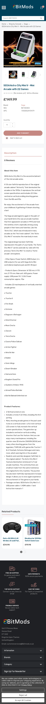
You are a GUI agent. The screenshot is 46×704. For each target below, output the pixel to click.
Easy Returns (33, 589)
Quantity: (7, 120)
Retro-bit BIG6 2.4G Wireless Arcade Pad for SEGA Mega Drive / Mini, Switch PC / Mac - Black (11, 539)
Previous (6, 74)
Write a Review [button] (32, 93)
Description (10, 153)
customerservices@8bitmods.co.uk (20, 644)
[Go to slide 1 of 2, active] (21, 552)
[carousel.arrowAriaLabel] (12, 569)
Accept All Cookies (23, 700)
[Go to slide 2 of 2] (25, 552)
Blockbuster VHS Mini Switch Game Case (33, 539)
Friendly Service (12, 605)
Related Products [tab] (11, 511)
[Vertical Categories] (4, 7)
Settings (23, 690)
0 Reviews (9, 160)
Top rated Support (12, 589)
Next (40, 74)
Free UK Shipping (12, 573)
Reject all (23, 695)
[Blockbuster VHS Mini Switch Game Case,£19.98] (34, 527)
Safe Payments (34, 574)
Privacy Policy (26, 685)
